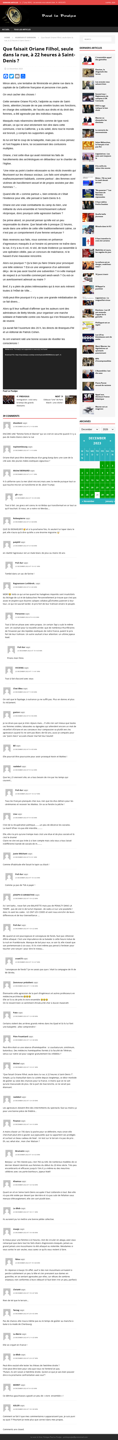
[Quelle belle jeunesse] (88, 217)
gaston (16, 712)
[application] (40, 368)
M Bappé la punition (100, 287)
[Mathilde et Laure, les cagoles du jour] (88, 253)
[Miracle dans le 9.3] (88, 229)
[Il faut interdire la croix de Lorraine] (88, 241)
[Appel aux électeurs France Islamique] (88, 397)
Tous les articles (22, 29)
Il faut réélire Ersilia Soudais (101, 203)
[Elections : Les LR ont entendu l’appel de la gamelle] (88, 313)
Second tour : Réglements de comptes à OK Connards (101, 97)
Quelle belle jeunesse (100, 215)
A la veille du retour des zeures (102, 167)
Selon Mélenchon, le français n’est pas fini (103, 144)
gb (16, 494)
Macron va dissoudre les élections (101, 120)
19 (87, 487)
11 (82, 480)
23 (107, 487)
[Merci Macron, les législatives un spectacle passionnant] (88, 349)
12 (87, 480)
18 (82, 487)
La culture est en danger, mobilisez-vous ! (103, 264)
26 (87, 494)
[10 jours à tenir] (88, 277)
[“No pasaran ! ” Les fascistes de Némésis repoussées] (88, 193)
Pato (15, 1012)
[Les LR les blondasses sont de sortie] (88, 338)
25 (82, 494)
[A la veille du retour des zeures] (88, 169)
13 (92, 480)
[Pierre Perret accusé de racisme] (88, 386)
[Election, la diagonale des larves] (88, 72)
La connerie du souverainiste (101, 131)
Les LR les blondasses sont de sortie (103, 337)
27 (92, 494)
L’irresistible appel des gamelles (103, 58)
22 (102, 487)
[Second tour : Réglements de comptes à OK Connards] (88, 97)
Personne (20, 613)
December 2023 (97, 440)
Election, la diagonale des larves (101, 71)
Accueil (5, 29)
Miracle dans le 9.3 (103, 226)
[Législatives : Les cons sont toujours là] (88, 157)
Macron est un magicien (101, 407)
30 (107, 494)
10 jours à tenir (101, 274)
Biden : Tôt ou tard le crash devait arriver (103, 180)
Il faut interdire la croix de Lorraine (103, 239)
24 (112, 487)
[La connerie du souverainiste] (88, 133)
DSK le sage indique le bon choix (101, 108)
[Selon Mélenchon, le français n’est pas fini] (88, 145)
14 (97, 480)
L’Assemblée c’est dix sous (102, 372)
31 (112, 494)
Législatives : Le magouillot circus (102, 299)
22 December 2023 (15, 68)
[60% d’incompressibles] (88, 362)
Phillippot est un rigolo (102, 323)
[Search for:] (97, 39)
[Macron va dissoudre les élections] (88, 121)
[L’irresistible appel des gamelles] (88, 60)
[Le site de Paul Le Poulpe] (59, 25)
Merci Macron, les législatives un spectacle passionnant (102, 349)
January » (110, 501)
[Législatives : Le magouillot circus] (88, 301)
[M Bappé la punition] (88, 289)
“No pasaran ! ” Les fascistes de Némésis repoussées (103, 193)
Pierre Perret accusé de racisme (103, 384)
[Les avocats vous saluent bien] (88, 85)
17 (112, 480)
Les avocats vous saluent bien (102, 83)
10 (112, 473)
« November (88, 501)
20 (92, 487)
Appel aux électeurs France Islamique (102, 396)
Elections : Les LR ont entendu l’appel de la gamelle (102, 313)
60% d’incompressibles (103, 359)
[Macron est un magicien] (88, 410)
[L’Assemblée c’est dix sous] (88, 374)
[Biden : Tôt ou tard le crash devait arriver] (88, 181)
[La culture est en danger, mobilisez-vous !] (88, 265)
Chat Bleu (18, 688)
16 (107, 480)
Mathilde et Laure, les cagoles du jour (103, 251)
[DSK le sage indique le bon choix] (88, 109)
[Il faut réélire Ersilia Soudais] (88, 205)
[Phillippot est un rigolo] (88, 326)
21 (97, 487)
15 (102, 480)
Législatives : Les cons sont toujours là (103, 156)
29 (102, 494)
